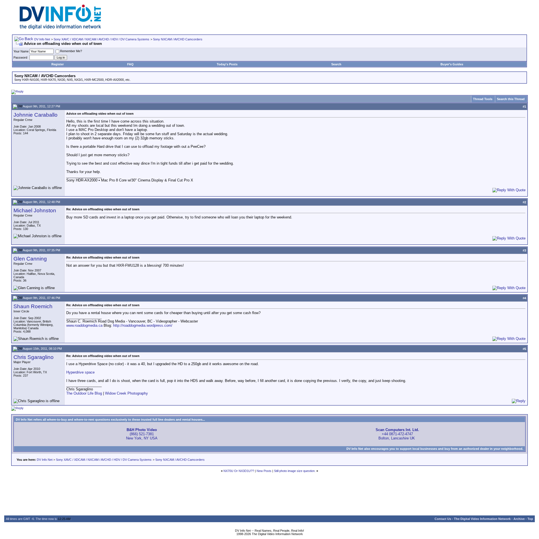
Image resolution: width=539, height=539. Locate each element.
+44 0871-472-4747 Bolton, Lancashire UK (397, 434)
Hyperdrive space (80, 372)
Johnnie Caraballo (35, 115)
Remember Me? (71, 51)
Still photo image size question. (295, 471)
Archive (519, 518)
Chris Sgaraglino (33, 357)
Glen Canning (30, 259)
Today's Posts (227, 64)
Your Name (21, 51)
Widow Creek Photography (126, 393)
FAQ (130, 64)
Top (530, 518)
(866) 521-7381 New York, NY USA (141, 434)
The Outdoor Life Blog (84, 393)
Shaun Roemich (32, 306)
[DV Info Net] (60, 28)
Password (20, 57)
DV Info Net (42, 39)
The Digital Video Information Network (482, 518)
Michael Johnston (34, 210)
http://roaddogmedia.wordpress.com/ (142, 325)
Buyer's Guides (451, 64)
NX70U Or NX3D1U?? (238, 471)
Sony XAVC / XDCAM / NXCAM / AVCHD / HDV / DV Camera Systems (101, 39)
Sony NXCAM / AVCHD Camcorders (177, 39)
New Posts (264, 471)
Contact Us (443, 518)
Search (336, 64)
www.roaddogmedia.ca (84, 325)
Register (57, 64)
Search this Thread (511, 99)
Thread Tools (482, 99)
